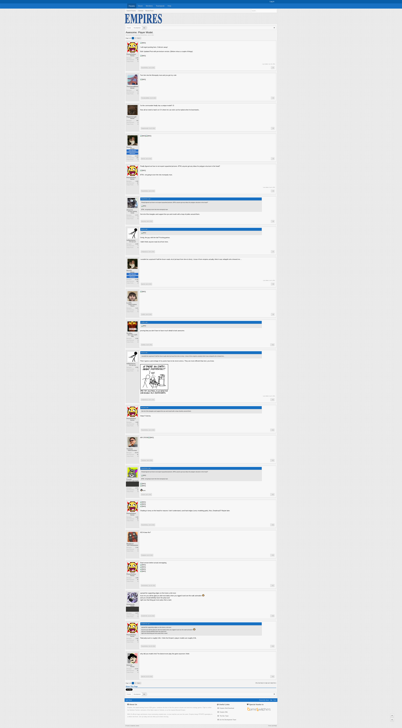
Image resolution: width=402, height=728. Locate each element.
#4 (273, 158)
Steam (140, 6)
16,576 (136, 452)
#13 (273, 460)
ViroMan (129, 333)
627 (137, 90)
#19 (273, 646)
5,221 (136, 308)
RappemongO (131, 117)
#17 (273, 585)
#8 (273, 284)
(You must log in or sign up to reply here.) (265, 683)
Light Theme (129, 700)
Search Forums (131, 11)
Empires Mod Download (226, 708)
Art (134, 35)
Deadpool (130, 544)
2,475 (136, 613)
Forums (132, 6)
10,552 (136, 668)
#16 (273, 555)
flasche (129, 147)
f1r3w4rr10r (131, 604)
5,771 (136, 215)
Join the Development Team (227, 719)
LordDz (129, 303)
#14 (273, 494)
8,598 (136, 244)
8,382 (136, 338)
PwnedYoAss (143, 35)
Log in (272, 1)
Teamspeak (160, 6)
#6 (273, 221)
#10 (273, 344)
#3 (273, 128)
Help (169, 6)
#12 (273, 430)
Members (149, 6)
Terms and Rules (272, 725)
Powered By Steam (264, 700)
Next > (139, 38)
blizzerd (129, 665)
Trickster (130, 449)
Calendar (140, 11)
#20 (273, 676)
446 (137, 120)
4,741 (136, 488)
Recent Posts (149, 11)
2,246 (136, 547)
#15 (273, 524)
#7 (273, 251)
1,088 (136, 57)
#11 (273, 399)
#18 (273, 615)
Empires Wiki (223, 712)
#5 (273, 191)
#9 (273, 314)
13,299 (136, 156)
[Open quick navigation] (274, 27)
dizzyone (130, 210)
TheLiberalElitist (132, 86)
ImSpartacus (131, 240)
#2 (273, 98)
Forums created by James (132, 725)
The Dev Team (224, 716)
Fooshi (129, 479)
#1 (273, 67)
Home (274, 700)
